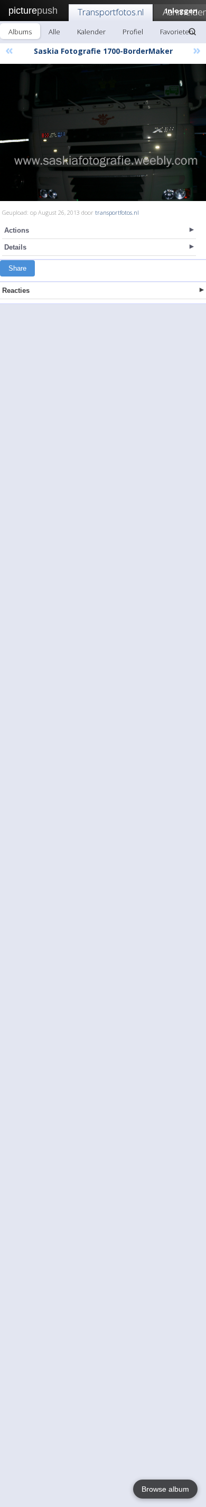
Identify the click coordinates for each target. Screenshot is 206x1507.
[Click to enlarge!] (103, 132)
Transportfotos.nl (111, 12)
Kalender (91, 31)
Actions (16, 230)
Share (17, 268)
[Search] (192, 31)
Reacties (16, 290)
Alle (54, 31)
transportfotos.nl (117, 212)
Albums (20, 31)
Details (15, 247)
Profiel (133, 31)
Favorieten (176, 31)
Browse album (165, 1489)
